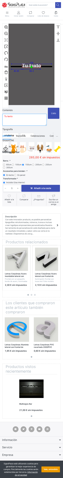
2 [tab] (31, 295)
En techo (10, 175)
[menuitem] (5, 27)
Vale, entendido (51, 469)
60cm (8, 164)
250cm (48, 164)
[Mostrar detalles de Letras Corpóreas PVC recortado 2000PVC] (46, 329)
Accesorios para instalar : (14, 171)
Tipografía (7, 129)
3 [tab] (35, 295)
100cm (18, 164)
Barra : (6, 161)
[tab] (6, 136)
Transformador (10, 178)
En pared (21, 175)
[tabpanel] (16, 268)
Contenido (7, 110)
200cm (38, 164)
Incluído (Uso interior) (15, 182)
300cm (9, 167)
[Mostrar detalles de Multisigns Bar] (31, 389)
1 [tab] (28, 295)
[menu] (5, 66)
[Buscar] (58, 5)
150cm (28, 164)
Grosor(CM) (8, 140)
